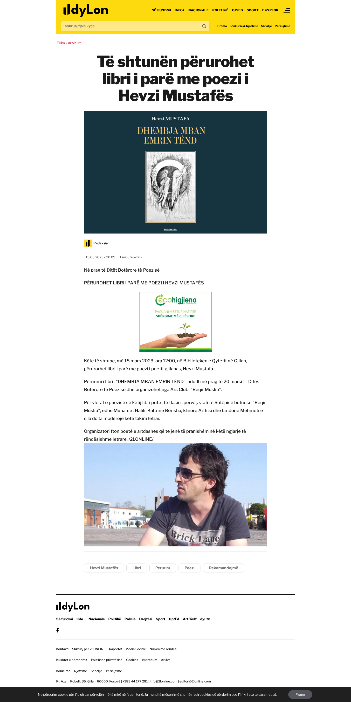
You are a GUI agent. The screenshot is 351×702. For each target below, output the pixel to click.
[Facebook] (57, 630)
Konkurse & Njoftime (244, 26)
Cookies (132, 660)
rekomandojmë (223, 568)
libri (136, 568)
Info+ (180, 10)
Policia (130, 619)
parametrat (267, 694)
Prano (300, 694)
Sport (253, 10)
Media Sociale (135, 649)
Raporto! (115, 649)
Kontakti (62, 649)
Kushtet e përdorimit (71, 660)
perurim (162, 568)
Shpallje (266, 26)
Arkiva (165, 660)
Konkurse (63, 671)
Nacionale (198, 10)
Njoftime (80, 671)
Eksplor (270, 10)
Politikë (220, 10)
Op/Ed (237, 10)
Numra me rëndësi (163, 649)
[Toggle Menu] (286, 10)
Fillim (61, 43)
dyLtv (205, 619)
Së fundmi (161, 10)
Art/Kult (190, 619)
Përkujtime (282, 26)
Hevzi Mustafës (104, 568)
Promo (222, 26)
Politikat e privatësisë (107, 660)
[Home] (86, 10)
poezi (189, 568)
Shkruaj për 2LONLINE (88, 649)
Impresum (149, 660)
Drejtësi (145, 619)
